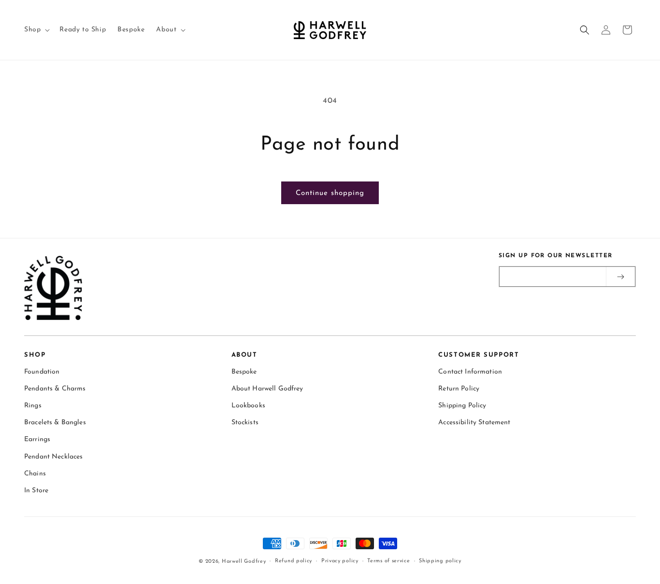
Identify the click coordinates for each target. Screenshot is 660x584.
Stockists (244, 422)
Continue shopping (330, 193)
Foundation (41, 371)
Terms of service (388, 561)
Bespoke (244, 371)
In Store (36, 490)
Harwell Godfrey (244, 561)
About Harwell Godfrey (267, 388)
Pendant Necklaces (53, 456)
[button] (36, 30)
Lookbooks (248, 405)
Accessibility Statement (474, 422)
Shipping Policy (462, 405)
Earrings (37, 440)
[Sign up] (620, 276)
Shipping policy (440, 561)
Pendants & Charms (55, 388)
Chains (35, 473)
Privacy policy (340, 561)
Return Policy (458, 388)
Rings (33, 405)
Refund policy (293, 561)
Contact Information (470, 371)
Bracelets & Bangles (55, 422)
